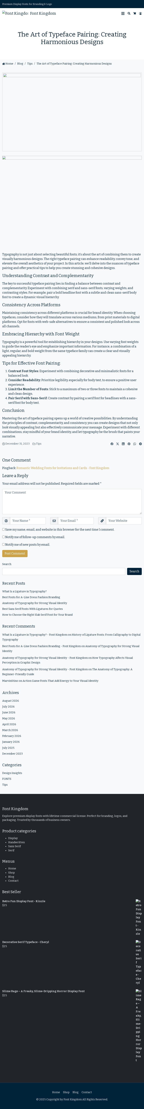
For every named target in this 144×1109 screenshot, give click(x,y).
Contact (13, 880)
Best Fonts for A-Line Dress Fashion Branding (31, 597)
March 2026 (10, 730)
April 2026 (9, 724)
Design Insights (12, 773)
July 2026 (8, 706)
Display (13, 838)
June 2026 (8, 712)
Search (6, 564)
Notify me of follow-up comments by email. (35, 537)
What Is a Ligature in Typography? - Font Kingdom (34, 634)
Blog (11, 876)
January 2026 (11, 741)
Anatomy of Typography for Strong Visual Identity (34, 603)
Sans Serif (14, 846)
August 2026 (10, 700)
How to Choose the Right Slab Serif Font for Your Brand (37, 614)
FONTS (6, 779)
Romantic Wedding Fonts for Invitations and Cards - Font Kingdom (62, 468)
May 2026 (8, 718)
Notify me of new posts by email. (27, 544)
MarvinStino (10, 680)
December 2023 (12, 753)
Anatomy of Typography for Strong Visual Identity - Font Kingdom (45, 658)
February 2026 (11, 736)
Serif (11, 850)
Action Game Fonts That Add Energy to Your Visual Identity (60, 680)
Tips (30, 63)
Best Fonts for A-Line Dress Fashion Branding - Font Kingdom (41, 646)
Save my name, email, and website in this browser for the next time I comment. (59, 529)
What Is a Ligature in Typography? (24, 591)
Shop (11, 872)
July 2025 (8, 747)
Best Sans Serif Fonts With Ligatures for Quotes (32, 609)
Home (9, 63)
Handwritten (16, 842)
